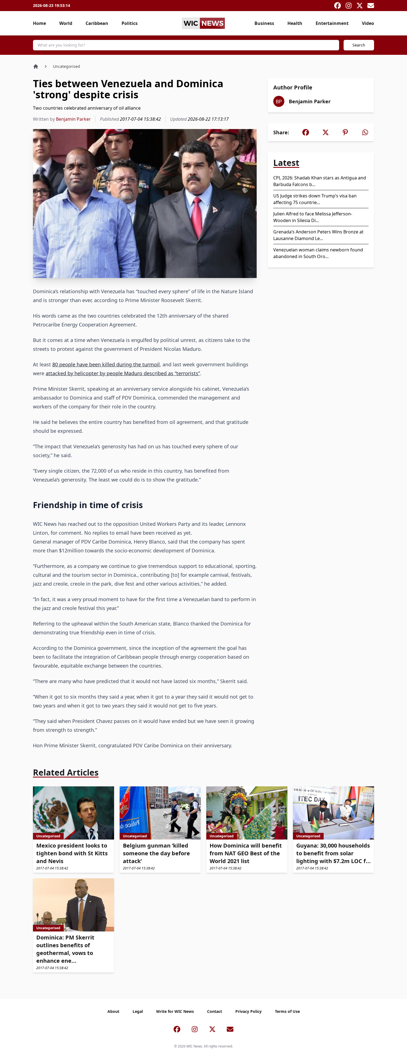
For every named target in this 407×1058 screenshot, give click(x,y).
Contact (214, 1011)
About (113, 1011)
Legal (138, 1011)
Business (264, 23)
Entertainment (332, 23)
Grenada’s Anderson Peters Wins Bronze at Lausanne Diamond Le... (318, 235)
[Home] (35, 66)
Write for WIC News (175, 1011)
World (65, 23)
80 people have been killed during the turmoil (106, 364)
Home (39, 23)
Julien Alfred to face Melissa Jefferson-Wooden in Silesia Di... (312, 217)
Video (368, 23)
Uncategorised (66, 66)
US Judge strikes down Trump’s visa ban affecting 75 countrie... (315, 199)
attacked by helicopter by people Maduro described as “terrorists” (123, 373)
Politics (130, 23)
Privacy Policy (248, 1011)
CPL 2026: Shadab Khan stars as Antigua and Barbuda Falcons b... (319, 181)
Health (294, 23)
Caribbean (97, 23)
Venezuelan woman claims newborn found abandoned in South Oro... (318, 253)
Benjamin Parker (73, 119)
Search (358, 45)
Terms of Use (287, 1011)
